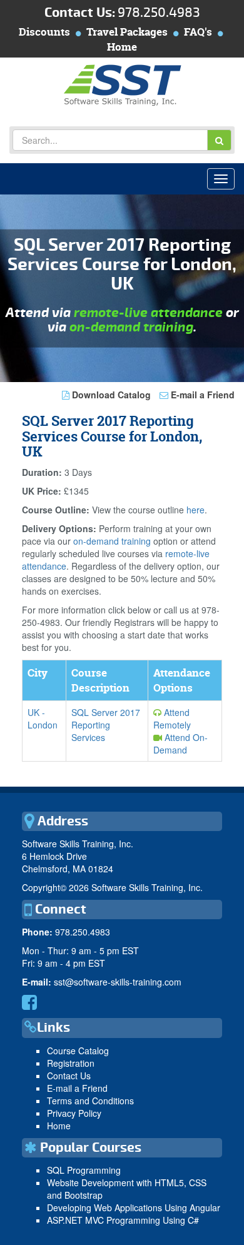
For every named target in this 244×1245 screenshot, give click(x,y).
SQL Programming (84, 1170)
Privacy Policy (74, 1113)
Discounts (44, 31)
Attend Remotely (172, 718)
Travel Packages (127, 31)
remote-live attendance (148, 313)
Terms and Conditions (90, 1100)
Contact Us (69, 1075)
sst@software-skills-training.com (117, 981)
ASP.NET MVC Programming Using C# (123, 1220)
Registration (70, 1063)
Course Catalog (78, 1050)
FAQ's (198, 31)
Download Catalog (110, 394)
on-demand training (131, 327)
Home (122, 46)
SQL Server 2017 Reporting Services (105, 724)
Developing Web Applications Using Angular (133, 1207)
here (195, 509)
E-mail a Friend (201, 394)
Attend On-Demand (180, 743)
